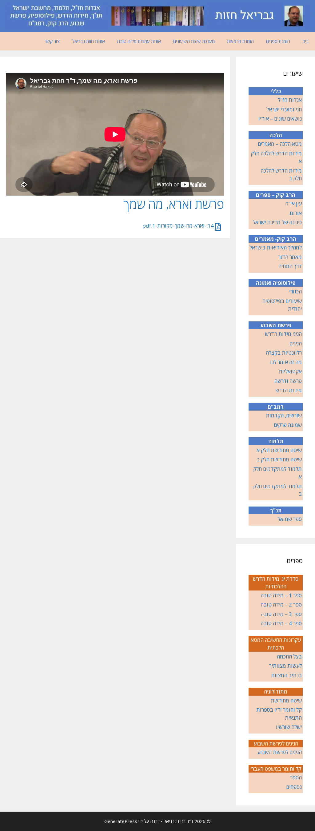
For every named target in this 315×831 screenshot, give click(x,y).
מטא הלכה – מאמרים (280, 143)
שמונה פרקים (288, 424)
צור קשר (52, 41)
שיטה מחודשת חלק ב (279, 459)
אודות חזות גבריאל (88, 41)
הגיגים (295, 343)
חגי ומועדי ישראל (284, 109)
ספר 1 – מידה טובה (281, 595)
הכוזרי (295, 291)
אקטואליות (290, 371)
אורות (295, 213)
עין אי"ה (293, 203)
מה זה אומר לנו (286, 362)
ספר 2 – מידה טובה (281, 604)
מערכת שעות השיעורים (194, 41)
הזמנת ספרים (278, 41)
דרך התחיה (290, 266)
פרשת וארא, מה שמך (173, 204)
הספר (296, 777)
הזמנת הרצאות (240, 41)
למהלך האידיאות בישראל (275, 247)
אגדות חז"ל (290, 99)
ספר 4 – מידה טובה (281, 623)
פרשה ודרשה (288, 380)
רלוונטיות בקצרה (284, 352)
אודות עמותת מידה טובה (139, 41)
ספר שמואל (290, 519)
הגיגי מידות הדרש (283, 333)
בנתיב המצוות (286, 675)
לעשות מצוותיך (285, 665)
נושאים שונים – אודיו (280, 118)
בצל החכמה (289, 656)
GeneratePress (120, 821)
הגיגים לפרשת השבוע (279, 752)
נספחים (294, 786)
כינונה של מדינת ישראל (277, 222)
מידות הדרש (288, 390)
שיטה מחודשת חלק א (279, 450)
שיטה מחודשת (286, 700)
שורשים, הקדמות (284, 415)
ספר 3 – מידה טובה (281, 614)
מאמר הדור (290, 256)
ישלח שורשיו (289, 726)
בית (305, 41)
